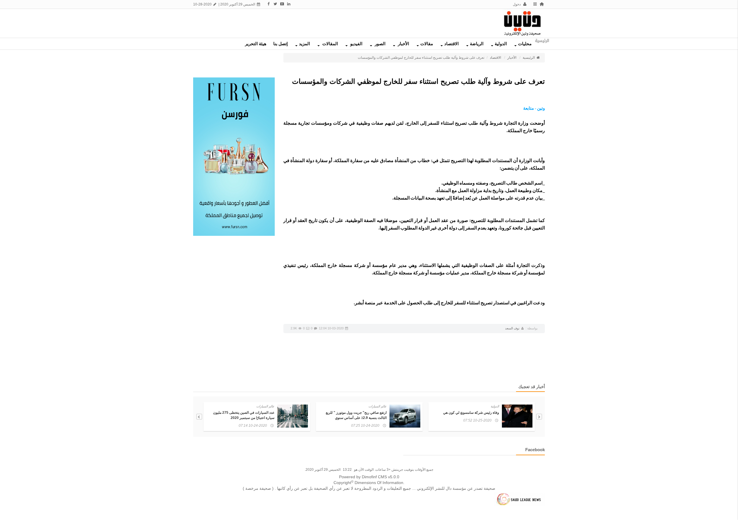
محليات (525, 43)
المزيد (304, 43)
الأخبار (511, 58)
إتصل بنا (280, 43)
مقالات (426, 43)
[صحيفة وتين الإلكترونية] (522, 23)
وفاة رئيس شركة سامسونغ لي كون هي (471, 413)
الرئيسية (529, 58)
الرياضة (476, 43)
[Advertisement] (304, 22)
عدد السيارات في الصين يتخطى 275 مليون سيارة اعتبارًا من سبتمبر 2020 (243, 415)
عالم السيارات (377, 406)
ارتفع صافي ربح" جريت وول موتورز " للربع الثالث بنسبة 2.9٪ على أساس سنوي (356, 415)
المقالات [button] (329, 43)
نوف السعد (512, 328)
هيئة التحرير (255, 43)
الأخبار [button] (403, 43)
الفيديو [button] (355, 43)
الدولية (501, 43)
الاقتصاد (451, 43)
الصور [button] (379, 43)
